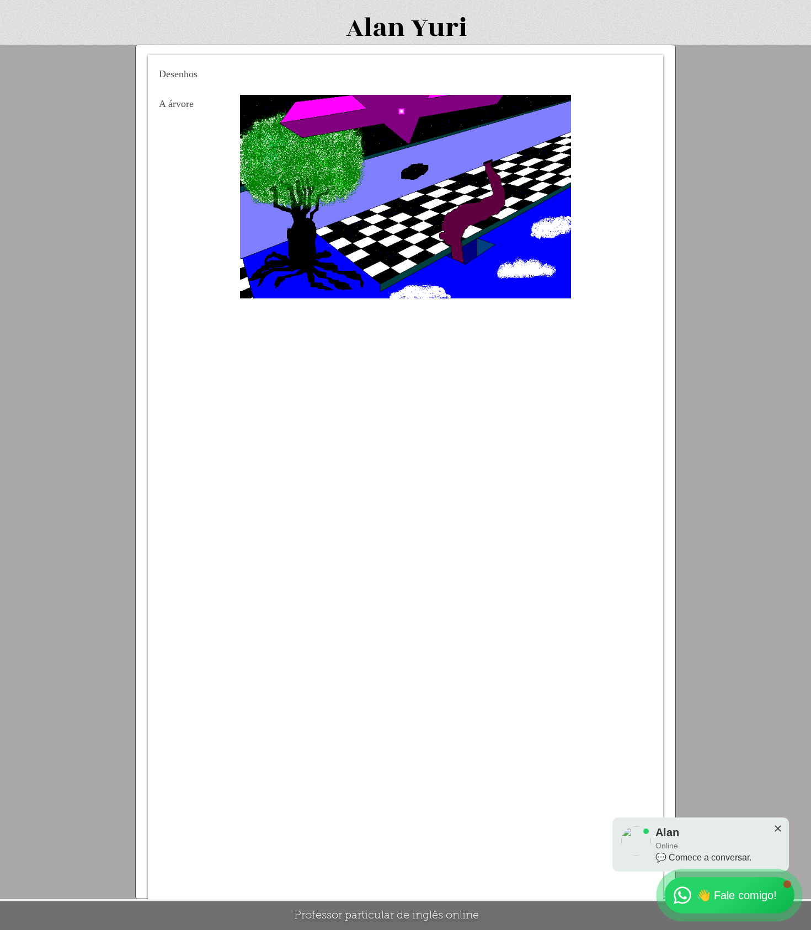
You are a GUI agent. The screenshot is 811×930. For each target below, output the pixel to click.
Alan (375, 27)
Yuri (439, 27)
